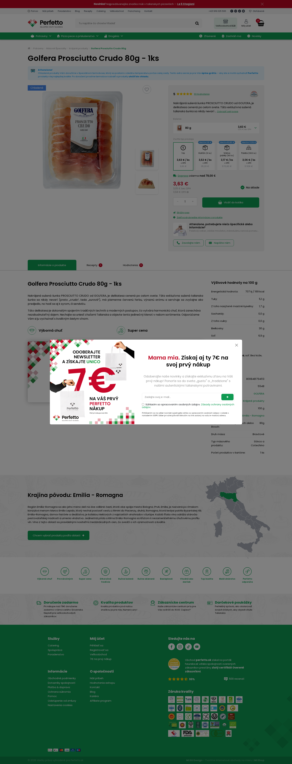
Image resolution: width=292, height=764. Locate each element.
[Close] (236, 345)
